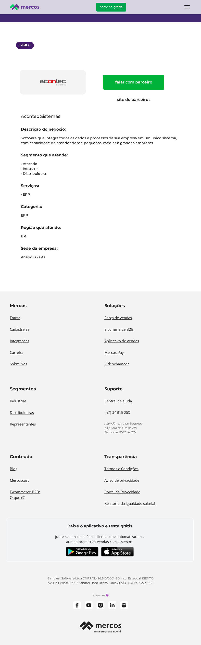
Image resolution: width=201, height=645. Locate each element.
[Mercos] (24, 7)
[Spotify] (124, 605)
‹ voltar (25, 45)
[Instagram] (100, 605)
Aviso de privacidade (121, 480)
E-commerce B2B (119, 329)
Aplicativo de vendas (121, 340)
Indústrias (18, 400)
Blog (13, 468)
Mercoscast (19, 480)
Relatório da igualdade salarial (129, 503)
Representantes (23, 424)
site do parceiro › (134, 99)
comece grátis (111, 7)
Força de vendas (118, 317)
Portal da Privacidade (122, 491)
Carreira (16, 352)
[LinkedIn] (112, 605)
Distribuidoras (22, 412)
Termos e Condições (121, 468)
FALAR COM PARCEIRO (133, 82)
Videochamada (116, 363)
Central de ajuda (118, 400)
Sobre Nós (18, 363)
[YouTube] (89, 605)
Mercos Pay (114, 352)
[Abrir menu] (187, 7)
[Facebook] (77, 605)
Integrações (19, 340)
